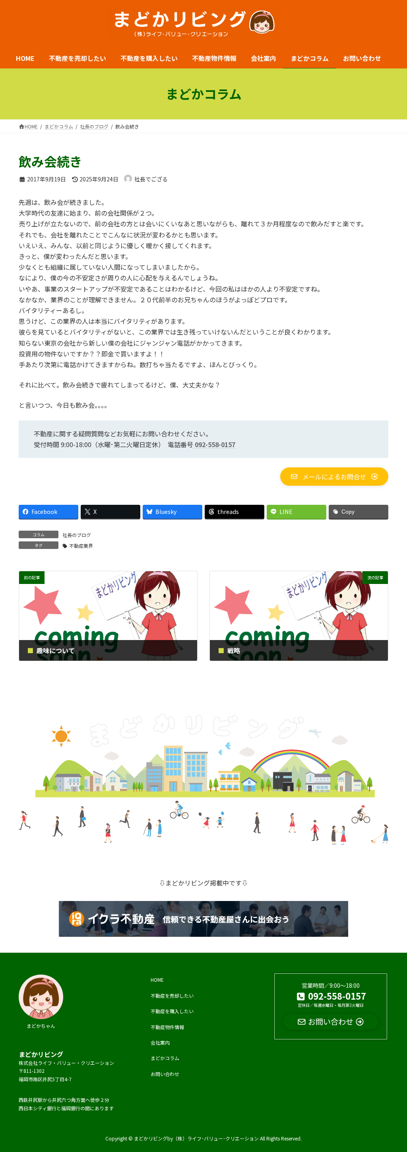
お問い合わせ (165, 1073)
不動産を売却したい (172, 995)
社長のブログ (76, 534)
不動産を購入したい (172, 1011)
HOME (157, 979)
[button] (334, 476)
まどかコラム (165, 1058)
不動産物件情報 (167, 1026)
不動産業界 (81, 545)
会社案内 (160, 1042)
